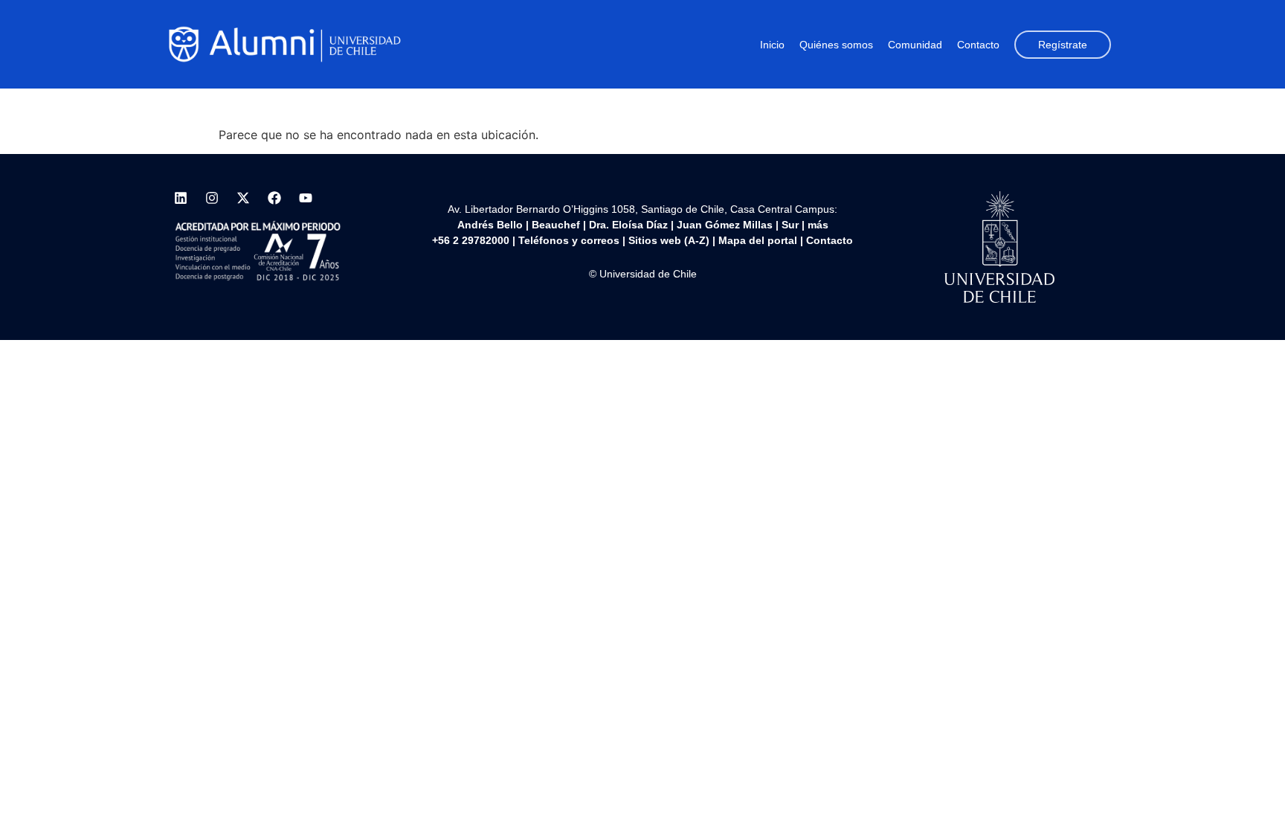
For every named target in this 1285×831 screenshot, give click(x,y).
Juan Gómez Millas (725, 225)
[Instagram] (212, 198)
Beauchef (556, 225)
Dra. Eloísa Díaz (628, 225)
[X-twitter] (243, 198)
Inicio (772, 45)
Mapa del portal (757, 240)
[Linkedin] (180, 198)
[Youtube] (305, 198)
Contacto (978, 45)
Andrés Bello (490, 225)
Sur (790, 225)
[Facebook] (274, 198)
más (818, 225)
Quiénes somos (836, 45)
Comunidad (915, 45)
